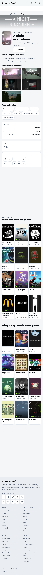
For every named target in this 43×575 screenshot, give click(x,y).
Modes (4, 519)
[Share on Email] (24, 163)
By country (26, 550)
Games (16, 14)
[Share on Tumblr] (14, 163)
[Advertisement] (21, 8)
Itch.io (20, 50)
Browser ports (27, 559)
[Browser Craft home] (9, 3)
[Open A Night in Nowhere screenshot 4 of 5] (31, 84)
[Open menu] (39, 3)
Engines (4, 525)
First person (6, 547)
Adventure (26, 514)
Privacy (4, 571)
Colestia (18, 45)
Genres (4, 514)
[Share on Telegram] (5, 163)
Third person (6, 550)
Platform (26, 525)
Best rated (26, 541)
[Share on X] (5, 159)
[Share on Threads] (10, 163)
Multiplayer (5, 516)
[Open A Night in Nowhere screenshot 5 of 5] (11, 96)
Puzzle (25, 519)
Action (25, 516)
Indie (24, 511)
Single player (6, 538)
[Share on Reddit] (10, 159)
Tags (3, 522)
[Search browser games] (31, 3)
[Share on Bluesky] (14, 159)
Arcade (25, 522)
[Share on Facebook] (19, 159)
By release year (28, 544)
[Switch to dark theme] (35, 3)
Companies (5, 528)
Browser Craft (7, 14)
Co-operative (6, 553)
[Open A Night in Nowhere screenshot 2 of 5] (31, 73)
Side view (5, 541)
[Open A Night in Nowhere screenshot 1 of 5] (11, 73)
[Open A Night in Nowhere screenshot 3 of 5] (11, 84)
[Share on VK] (19, 163)
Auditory (5, 559)
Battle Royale (6, 556)
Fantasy (25, 528)
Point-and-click (28, 531)
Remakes (26, 561)
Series (25, 547)
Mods (25, 556)
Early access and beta (30, 553)
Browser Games (7, 511)
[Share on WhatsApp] (24, 159)
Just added (26, 538)
